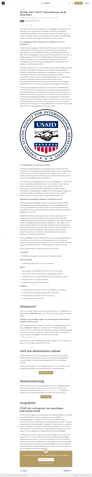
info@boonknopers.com (28, 337)
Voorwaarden (17, 475)
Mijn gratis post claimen (46, 459)
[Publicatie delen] (72, 3)
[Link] (18, 306)
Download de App (52, 475)
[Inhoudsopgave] (2, 238)
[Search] (69, 3)
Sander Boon (36, 20)
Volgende (66, 470)
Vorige (25, 470)
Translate (23, 9)
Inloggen (86, 3)
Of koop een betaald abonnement (46, 463)
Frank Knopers (28, 20)
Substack (76, 475)
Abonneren (79, 3)
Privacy (12, 475)
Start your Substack (42, 475)
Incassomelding (23, 475)
